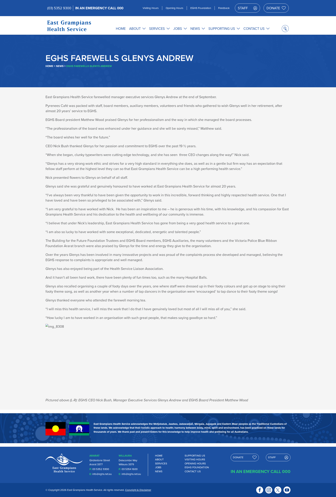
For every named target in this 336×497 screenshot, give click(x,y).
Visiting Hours (151, 8)
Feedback (224, 8)
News (195, 28)
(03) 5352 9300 (59, 8)
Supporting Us (221, 28)
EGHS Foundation (200, 8)
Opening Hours (174, 8)
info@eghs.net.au (102, 474)
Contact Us (254, 28)
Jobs (177, 28)
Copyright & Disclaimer (138, 490)
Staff (243, 8)
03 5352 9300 (100, 469)
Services (157, 28)
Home (121, 28)
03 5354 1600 (130, 469)
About (135, 28)
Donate (273, 8)
